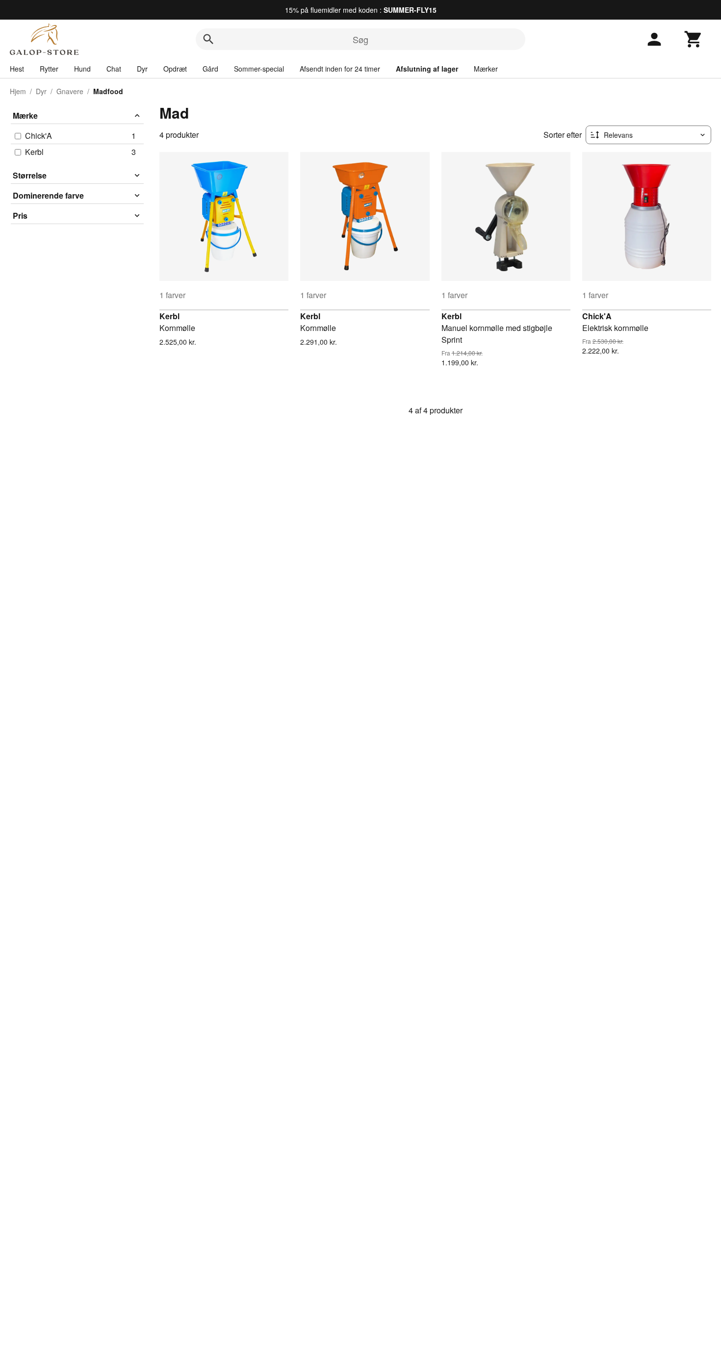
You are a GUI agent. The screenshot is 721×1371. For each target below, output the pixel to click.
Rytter (49, 69)
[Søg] (208, 39)
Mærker (486, 69)
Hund (82, 69)
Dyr (142, 69)
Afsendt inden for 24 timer (340, 69)
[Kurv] (693, 39)
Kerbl (169, 316)
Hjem (18, 91)
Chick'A (597, 316)
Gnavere (69, 91)
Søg (360, 39)
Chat (113, 69)
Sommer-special (259, 69)
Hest (17, 69)
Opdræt (175, 69)
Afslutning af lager (427, 69)
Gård (210, 69)
